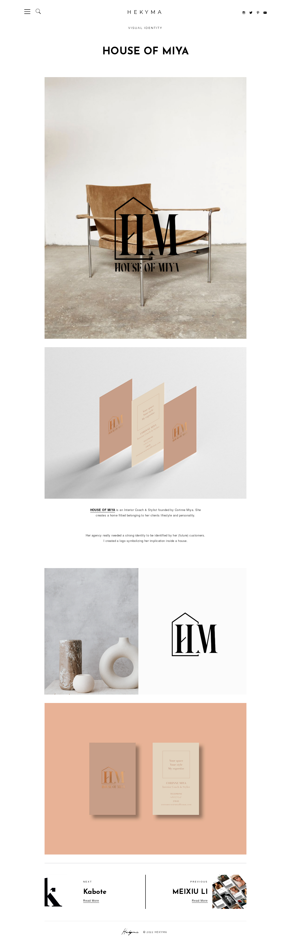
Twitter (250, 12)
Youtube (265, 12)
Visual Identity (145, 28)
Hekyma (145, 12)
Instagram (243, 12)
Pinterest (257, 12)
